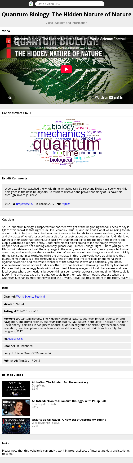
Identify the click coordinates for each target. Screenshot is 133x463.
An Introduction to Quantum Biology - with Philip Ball (69, 401)
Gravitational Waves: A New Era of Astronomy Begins (69, 420)
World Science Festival (30, 296)
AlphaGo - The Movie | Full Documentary (60, 382)
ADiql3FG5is (15, 339)
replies (65, 204)
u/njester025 (24, 204)
